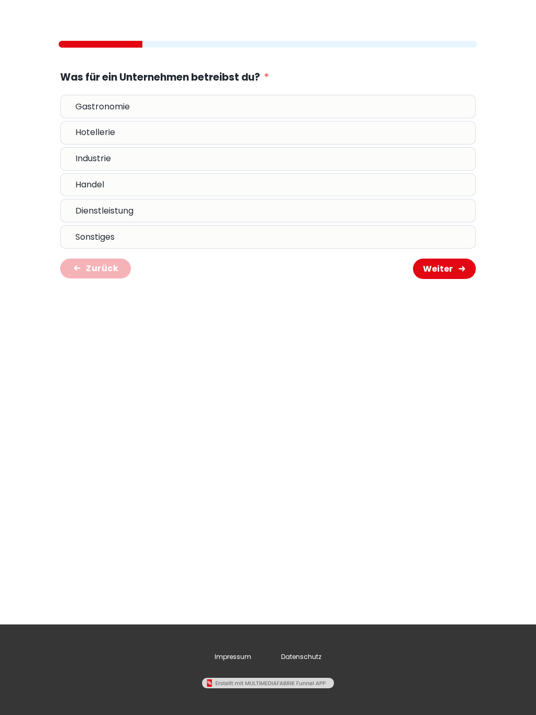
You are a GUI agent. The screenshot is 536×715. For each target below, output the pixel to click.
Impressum (233, 656)
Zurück (102, 268)
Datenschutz (301, 656)
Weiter (438, 269)
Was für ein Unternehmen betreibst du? (160, 77)
